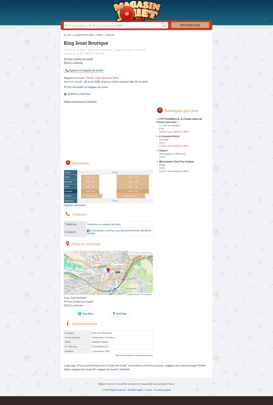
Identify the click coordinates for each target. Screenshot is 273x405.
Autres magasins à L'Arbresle (80, 101)
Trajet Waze (87, 313)
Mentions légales (135, 390)
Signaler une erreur (74, 205)
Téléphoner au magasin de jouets (104, 224)
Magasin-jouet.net (136, 11)
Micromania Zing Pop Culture (176, 161)
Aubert (163, 150)
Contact (148, 390)
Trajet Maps (121, 313)
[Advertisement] (108, 134)
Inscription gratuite (162, 390)
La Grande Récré (169, 136)
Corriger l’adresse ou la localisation (139, 294)
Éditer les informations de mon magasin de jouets (134, 355)
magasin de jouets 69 (84, 369)
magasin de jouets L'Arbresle (113, 369)
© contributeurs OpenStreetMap (140, 253)
